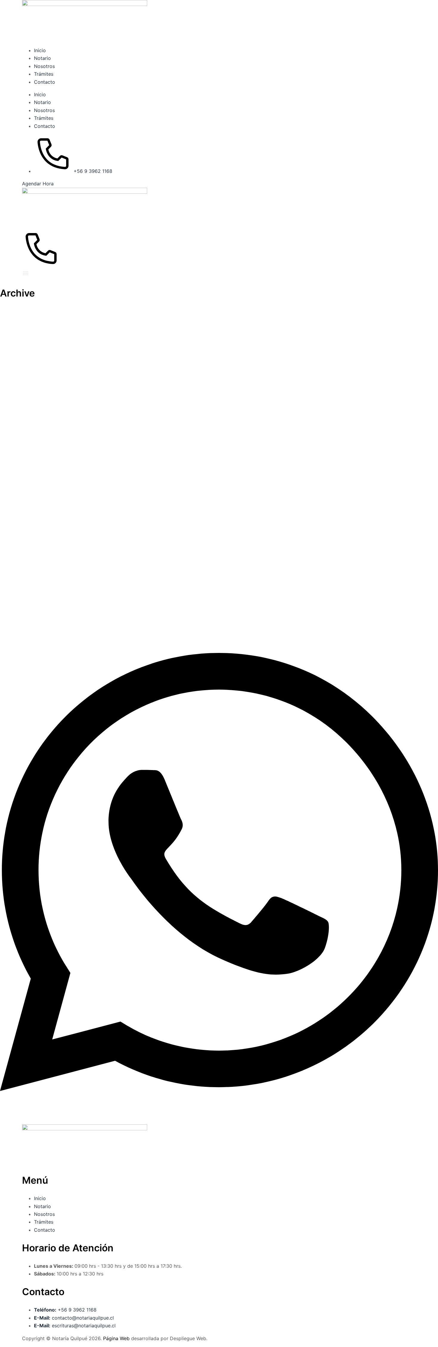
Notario (42, 58)
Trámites (43, 74)
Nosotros (44, 66)
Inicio (40, 50)
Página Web (117, 1338)
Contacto (44, 82)
